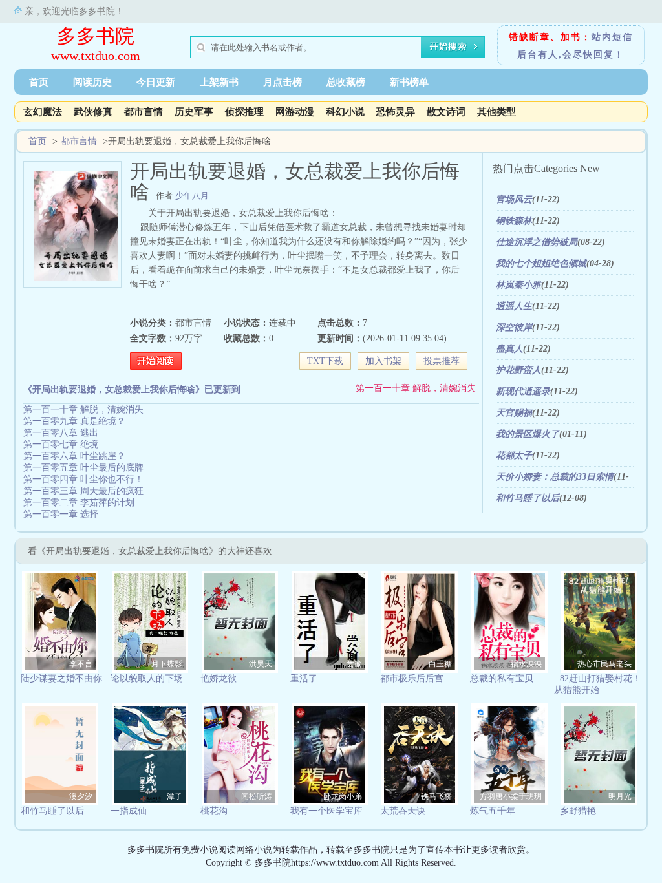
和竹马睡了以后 (527, 498)
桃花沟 (214, 811)
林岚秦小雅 (518, 285)
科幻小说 (345, 112)
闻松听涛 (256, 796)
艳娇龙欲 (218, 678)
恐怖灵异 (395, 112)
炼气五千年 (492, 811)
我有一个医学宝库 (326, 811)
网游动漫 (294, 112)
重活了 (303, 678)
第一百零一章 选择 (60, 514)
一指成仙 (129, 811)
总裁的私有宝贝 (501, 678)
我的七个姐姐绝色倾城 (541, 263)
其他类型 (496, 112)
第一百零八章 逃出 (60, 433)
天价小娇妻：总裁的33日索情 (555, 477)
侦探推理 (244, 112)
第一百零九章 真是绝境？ (74, 421)
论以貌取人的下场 (147, 678)
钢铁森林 (514, 221)
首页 (38, 82)
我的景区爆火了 (527, 434)
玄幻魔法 (42, 112)
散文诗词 (446, 112)
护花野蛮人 (518, 370)
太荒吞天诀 (402, 811)
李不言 (80, 663)
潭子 (174, 796)
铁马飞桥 (436, 796)
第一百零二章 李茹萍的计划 (78, 502)
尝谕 (354, 663)
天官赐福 (514, 413)
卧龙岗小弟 (342, 796)
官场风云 (514, 199)
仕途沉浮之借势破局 (536, 242)
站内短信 (612, 37)
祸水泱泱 (526, 663)
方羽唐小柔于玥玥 (511, 796)
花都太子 (514, 455)
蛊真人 (509, 349)
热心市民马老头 (604, 663)
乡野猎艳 (578, 811)
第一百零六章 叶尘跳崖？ (74, 456)
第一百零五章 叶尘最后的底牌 (83, 468)
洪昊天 (260, 663)
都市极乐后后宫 (411, 678)
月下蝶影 (166, 663)
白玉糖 (440, 663)
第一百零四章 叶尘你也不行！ (83, 479)
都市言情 (143, 112)
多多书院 (95, 36)
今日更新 (155, 82)
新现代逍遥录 (523, 391)
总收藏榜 (345, 82)
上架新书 (219, 82)
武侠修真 (93, 112)
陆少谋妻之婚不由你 (61, 678)
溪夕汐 (80, 796)
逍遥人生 (514, 306)
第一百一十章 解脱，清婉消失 (416, 388)
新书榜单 (409, 82)
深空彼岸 (514, 327)
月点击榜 (282, 82)
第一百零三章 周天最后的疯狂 (83, 491)
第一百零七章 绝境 (60, 444)
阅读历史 (92, 82)
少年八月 (192, 195)
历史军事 (194, 112)
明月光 (620, 796)
